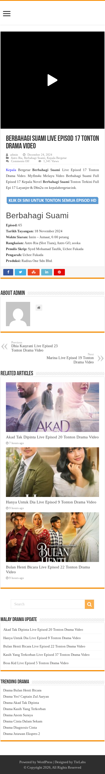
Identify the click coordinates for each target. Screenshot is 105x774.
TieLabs (80, 762)
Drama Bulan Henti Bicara (22, 690)
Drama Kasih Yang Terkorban (24, 709)
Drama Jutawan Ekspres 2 (21, 734)
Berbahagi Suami (34, 157)
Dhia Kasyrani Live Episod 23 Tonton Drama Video (34, 346)
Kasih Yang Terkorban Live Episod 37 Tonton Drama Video (46, 655)
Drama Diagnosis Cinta (20, 727)
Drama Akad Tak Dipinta (21, 703)
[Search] (89, 604)
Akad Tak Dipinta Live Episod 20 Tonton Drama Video (52, 437)
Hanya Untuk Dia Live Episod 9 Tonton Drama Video (51, 502)
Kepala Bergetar (57, 157)
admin (14, 154)
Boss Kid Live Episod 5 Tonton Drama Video (36, 663)
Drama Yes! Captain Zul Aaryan (26, 696)
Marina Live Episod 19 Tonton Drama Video (70, 358)
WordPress (44, 762)
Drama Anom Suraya (18, 715)
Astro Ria (16, 157)
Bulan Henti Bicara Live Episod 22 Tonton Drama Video (44, 646)
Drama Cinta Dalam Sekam (22, 721)
